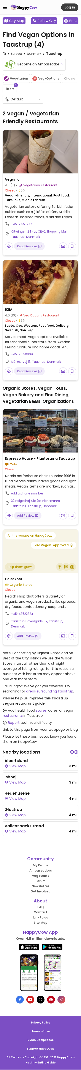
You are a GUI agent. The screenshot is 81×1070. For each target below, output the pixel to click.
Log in (70, 7)
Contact (40, 912)
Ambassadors (40, 870)
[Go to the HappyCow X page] (40, 999)
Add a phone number (27, 493)
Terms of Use (41, 1031)
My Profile (40, 865)
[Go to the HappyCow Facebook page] (20, 999)
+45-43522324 (22, 614)
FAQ (40, 907)
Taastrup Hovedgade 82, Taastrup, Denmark (37, 624)
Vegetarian (19, 78)
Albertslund (16, 760)
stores (41, 710)
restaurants (13, 715)
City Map (16, 20)
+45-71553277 (21, 224)
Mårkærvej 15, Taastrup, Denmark (36, 361)
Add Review (26, 515)
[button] (72, 752)
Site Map (40, 922)
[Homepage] (23, 7)
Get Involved (40, 891)
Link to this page (16, 729)
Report (14, 722)
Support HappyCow (40, 1048)
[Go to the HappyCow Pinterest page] (51, 999)
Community (40, 859)
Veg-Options (48, 78)
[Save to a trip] (63, 246)
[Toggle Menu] (5, 7)
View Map (17, 766)
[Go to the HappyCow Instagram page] (61, 999)
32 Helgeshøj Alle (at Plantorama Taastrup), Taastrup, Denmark (35, 503)
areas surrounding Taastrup (49, 691)
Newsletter (40, 886)
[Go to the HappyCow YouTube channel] (30, 999)
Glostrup (13, 809)
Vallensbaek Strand (24, 826)
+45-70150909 (22, 354)
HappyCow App (40, 932)
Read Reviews (27, 246)
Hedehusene (17, 793)
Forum (40, 881)
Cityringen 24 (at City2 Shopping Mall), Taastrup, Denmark (40, 234)
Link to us (40, 917)
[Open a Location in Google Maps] (9, 246)
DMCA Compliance (40, 1040)
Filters (10, 88)
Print (73, 20)
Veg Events (40, 876)
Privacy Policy (40, 1022)
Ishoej (10, 777)
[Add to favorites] (72, 246)
